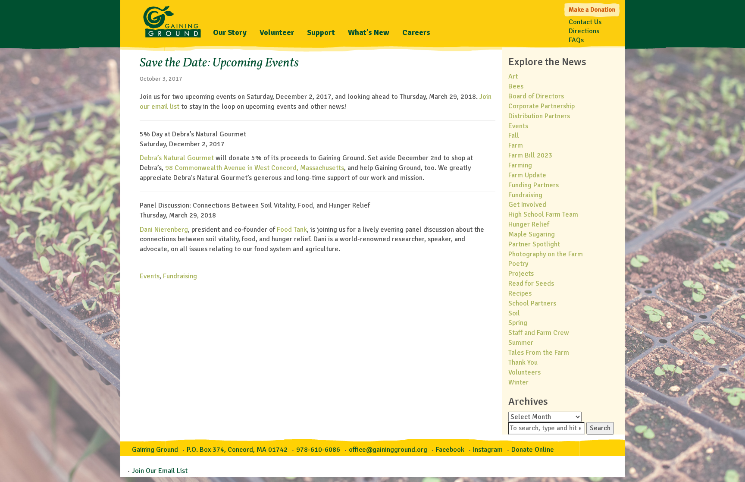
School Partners (532, 303)
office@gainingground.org (388, 449)
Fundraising (180, 276)
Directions (584, 31)
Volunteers (524, 372)
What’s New (368, 32)
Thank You (523, 362)
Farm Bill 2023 (530, 155)
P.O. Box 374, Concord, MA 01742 (237, 449)
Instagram (488, 449)
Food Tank (292, 229)
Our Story (230, 32)
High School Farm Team (543, 214)
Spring (517, 322)
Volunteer (277, 32)
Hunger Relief (528, 224)
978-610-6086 (318, 449)
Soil (514, 313)
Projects (521, 273)
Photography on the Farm (545, 254)
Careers (416, 32)
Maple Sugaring (531, 234)
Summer (520, 342)
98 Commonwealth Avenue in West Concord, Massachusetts (254, 168)
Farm (515, 145)
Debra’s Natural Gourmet (177, 158)
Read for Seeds (531, 283)
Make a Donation (592, 9)
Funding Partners (533, 185)
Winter (518, 382)
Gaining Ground (172, 19)
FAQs (576, 40)
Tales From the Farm (538, 352)
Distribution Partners (539, 116)
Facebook (450, 449)
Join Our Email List (160, 470)
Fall (513, 135)
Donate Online (532, 449)
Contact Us (585, 22)
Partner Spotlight (534, 244)
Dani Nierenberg (164, 229)
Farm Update (527, 175)
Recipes (520, 293)
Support (321, 32)
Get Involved (527, 204)
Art (513, 76)
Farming (520, 165)
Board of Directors (536, 96)
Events (150, 276)
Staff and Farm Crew (538, 332)
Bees (515, 86)
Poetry (518, 263)
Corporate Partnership (541, 106)
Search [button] (600, 428)
